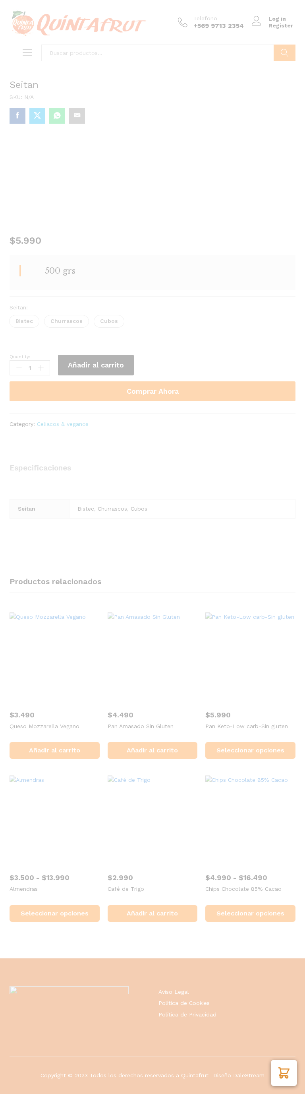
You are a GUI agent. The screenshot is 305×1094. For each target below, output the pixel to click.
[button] (284, 1073)
